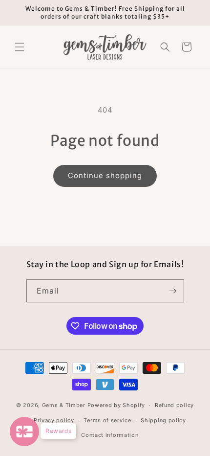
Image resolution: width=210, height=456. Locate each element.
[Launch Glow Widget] (24, 431)
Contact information (109, 435)
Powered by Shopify (116, 405)
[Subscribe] (173, 290)
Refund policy (174, 405)
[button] (19, 47)
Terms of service (107, 420)
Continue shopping (105, 175)
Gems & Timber (63, 405)
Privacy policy (54, 420)
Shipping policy (163, 420)
